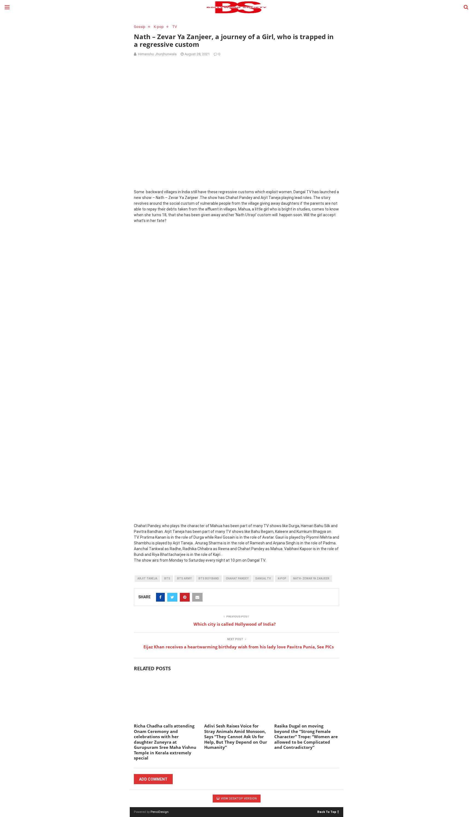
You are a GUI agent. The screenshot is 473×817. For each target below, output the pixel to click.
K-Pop (282, 578)
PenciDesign (160, 812)
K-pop (159, 27)
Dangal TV (263, 578)
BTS (167, 578)
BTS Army (184, 578)
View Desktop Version (238, 798)
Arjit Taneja (147, 578)
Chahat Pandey (237, 578)
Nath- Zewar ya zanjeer (311, 578)
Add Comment (153, 779)
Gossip (139, 27)
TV (174, 27)
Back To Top (326, 811)
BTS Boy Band (208, 578)
